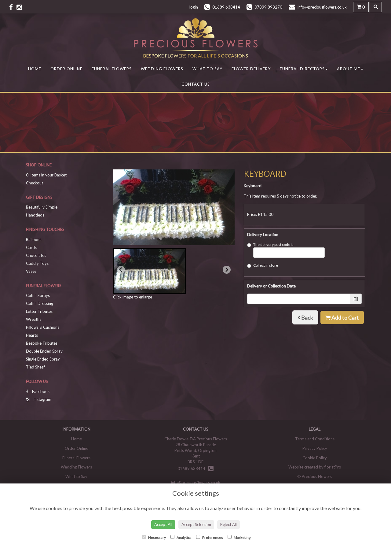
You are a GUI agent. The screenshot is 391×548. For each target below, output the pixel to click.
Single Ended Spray (43, 359)
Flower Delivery (251, 68)
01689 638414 (192, 468)
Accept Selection (196, 524)
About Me (348, 68)
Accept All (163, 524)
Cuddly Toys (37, 263)
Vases (31, 271)
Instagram (41, 399)
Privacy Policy (314, 448)
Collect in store (265, 265)
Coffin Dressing (39, 303)
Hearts (32, 335)
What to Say (207, 68)
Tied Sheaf (35, 367)
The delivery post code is (273, 244)
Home (34, 68)
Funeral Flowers (112, 68)
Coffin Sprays (38, 295)
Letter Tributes (39, 311)
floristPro (332, 467)
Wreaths (33, 319)
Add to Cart (345, 317)
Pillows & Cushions (42, 327)
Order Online (66, 68)
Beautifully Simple (41, 207)
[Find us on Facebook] (12, 7)
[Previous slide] (121, 270)
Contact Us (195, 84)
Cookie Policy (314, 457)
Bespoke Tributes (41, 343)
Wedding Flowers (162, 68)
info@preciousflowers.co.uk (195, 482)
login (193, 7)
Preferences (212, 537)
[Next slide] (227, 270)
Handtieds (35, 215)
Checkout (34, 182)
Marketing (241, 537)
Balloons (33, 239)
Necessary (157, 537)
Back (306, 317)
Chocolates (36, 255)
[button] (149, 271)
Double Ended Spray (44, 351)
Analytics (184, 537)
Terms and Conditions (314, 438)
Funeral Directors (302, 68)
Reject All (228, 524)
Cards (31, 247)
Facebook (40, 391)
